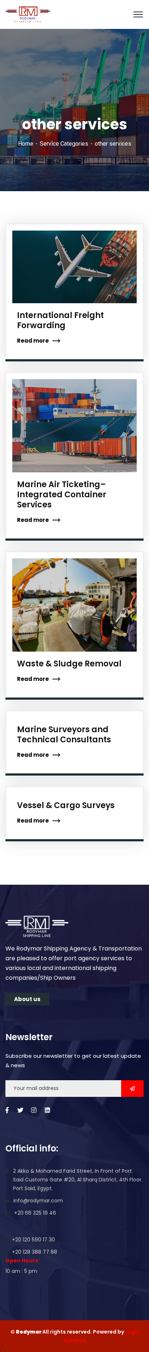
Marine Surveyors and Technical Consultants (64, 734)
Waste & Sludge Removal (69, 663)
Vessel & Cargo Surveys (66, 805)
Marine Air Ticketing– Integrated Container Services (61, 494)
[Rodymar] (27, 15)
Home (25, 143)
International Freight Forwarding (60, 320)
